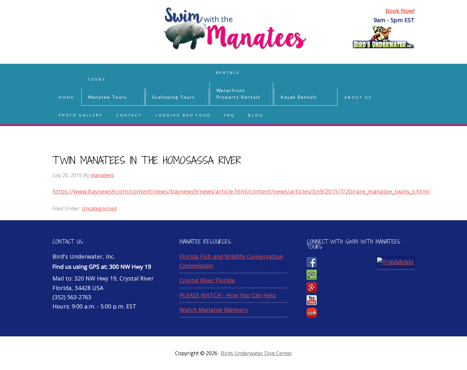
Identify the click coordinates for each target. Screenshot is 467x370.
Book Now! (400, 11)
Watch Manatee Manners (213, 310)
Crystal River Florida (206, 280)
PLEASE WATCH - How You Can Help (227, 295)
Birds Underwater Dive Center (256, 353)
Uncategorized (99, 208)
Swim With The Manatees (103, 32)
